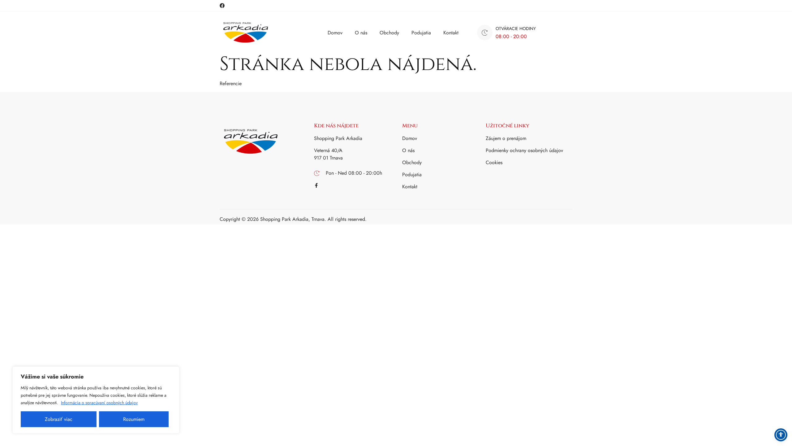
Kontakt (450, 33)
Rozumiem (133, 419)
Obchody (389, 33)
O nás (361, 33)
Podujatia (421, 33)
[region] (95, 400)
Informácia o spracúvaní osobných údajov (99, 403)
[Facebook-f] (316, 185)
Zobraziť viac (58, 419)
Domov (335, 33)
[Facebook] (222, 5)
